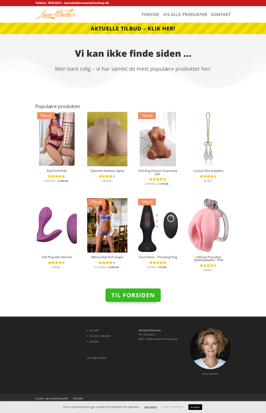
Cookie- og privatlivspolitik (51, 398)
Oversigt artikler (96, 358)
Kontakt (221, 15)
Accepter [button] (195, 407)
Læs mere (150, 407)
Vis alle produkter (185, 15)
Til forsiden (133, 295)
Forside (150, 15)
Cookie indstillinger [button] (172, 407)
